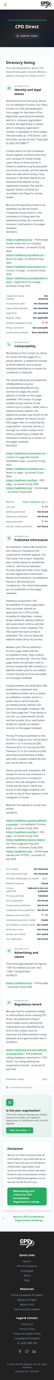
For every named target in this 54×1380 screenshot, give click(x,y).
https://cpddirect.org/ (19, 239)
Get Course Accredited (27, 1309)
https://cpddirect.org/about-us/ (25, 255)
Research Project (27, 1299)
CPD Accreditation (27, 1266)
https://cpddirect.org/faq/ (21, 480)
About (27, 1275)
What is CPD (27, 1304)
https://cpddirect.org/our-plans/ (25, 839)
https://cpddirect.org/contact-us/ (26, 266)
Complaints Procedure (27, 1338)
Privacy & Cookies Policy (27, 1333)
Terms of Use (27, 1329)
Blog (27, 1280)
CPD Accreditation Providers (27, 1295)
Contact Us (27, 1324)
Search (27, 1261)
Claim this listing (18, 1130)
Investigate (27, 1270)
